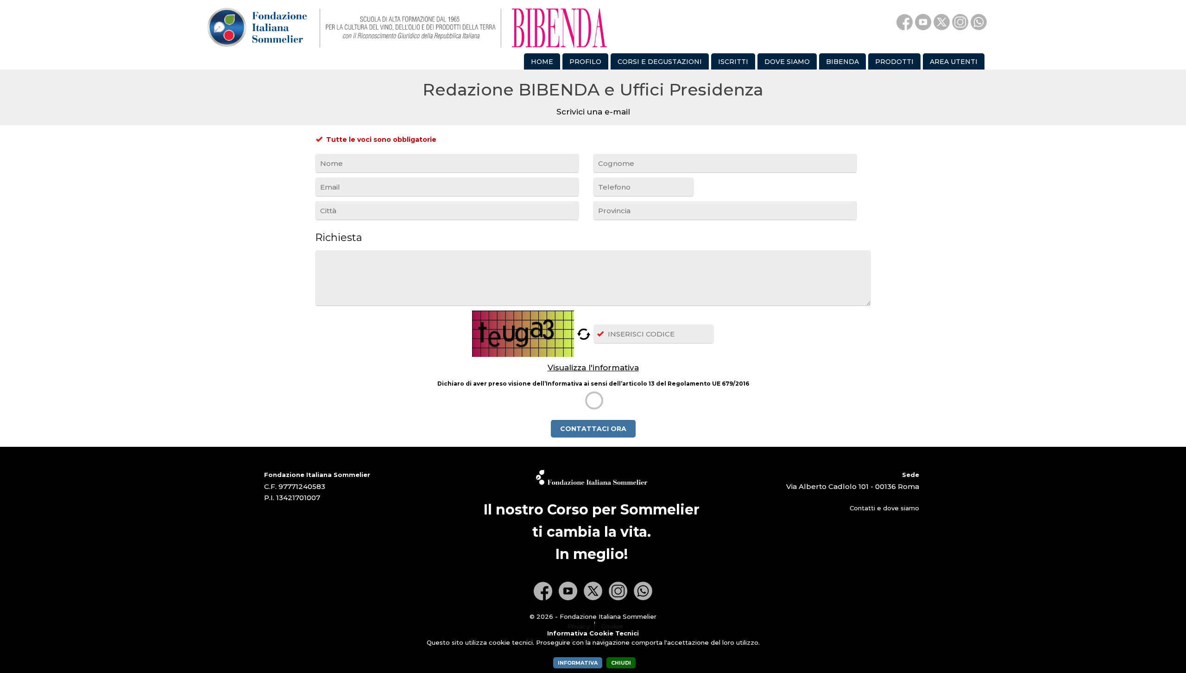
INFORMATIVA (578, 663)
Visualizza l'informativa (593, 367)
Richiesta (338, 237)
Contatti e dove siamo (884, 508)
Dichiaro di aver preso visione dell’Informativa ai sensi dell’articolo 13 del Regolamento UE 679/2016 (593, 383)
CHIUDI (621, 663)
